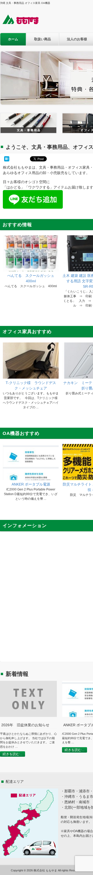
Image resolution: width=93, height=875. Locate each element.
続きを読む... (12, 754)
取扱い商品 (42, 39)
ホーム (13, 39)
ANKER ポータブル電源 (31, 484)
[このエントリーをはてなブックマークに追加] (6, 159)
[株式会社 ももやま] (24, 23)
